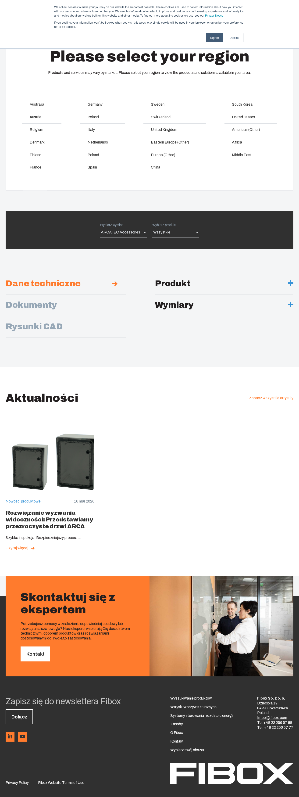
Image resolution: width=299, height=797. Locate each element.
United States (243, 117)
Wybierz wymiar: (112, 225)
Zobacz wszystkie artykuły (271, 398)
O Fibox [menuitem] (176, 733)
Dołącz (19, 716)
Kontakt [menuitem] (177, 741)
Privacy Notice (214, 15)
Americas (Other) (246, 130)
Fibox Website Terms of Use (61, 783)
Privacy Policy (17, 783)
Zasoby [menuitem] (176, 724)
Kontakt (35, 654)
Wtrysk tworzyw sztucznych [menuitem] (193, 707)
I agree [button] (214, 37)
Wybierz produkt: (165, 225)
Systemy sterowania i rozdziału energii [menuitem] (201, 716)
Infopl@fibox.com (272, 718)
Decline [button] (234, 37)
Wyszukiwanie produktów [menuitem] (191, 698)
